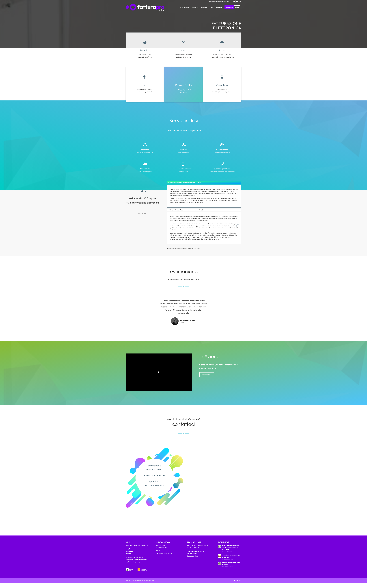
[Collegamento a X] (234, 1)
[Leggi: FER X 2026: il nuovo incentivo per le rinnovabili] (219, 556)
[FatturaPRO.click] (145, 7)
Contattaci (129, 551)
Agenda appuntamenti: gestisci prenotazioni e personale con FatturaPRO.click (230, 547)
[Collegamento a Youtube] (237, 1)
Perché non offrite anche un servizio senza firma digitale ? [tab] (185, 182)
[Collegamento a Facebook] (231, 1)
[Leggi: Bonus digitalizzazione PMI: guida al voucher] (219, 563)
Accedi (128, 549)
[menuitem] (184, 7)
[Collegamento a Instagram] (239, 1)
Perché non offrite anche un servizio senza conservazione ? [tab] (185, 210)
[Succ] (212, 302)
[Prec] (154, 302)
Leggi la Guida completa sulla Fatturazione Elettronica (184, 248)
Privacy (128, 554)
